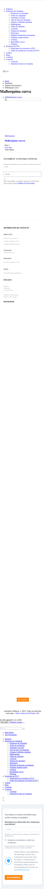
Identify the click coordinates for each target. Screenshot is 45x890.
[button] (1, 726)
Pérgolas (14, 44)
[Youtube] (7, 204)
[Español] (5, 71)
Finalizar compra (15, 722)
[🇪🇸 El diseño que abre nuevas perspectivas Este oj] (13, 601)
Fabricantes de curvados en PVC (23, 48)
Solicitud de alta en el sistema (22, 64)
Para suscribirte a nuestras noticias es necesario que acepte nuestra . (21, 182)
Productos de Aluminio (14, 11)
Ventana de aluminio (18, 31)
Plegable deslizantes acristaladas (23, 35)
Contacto (9, 57)
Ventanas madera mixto (19, 37)
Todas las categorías (18, 15)
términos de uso (23, 870)
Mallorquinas (16, 24)
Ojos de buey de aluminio (20, 20)
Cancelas (14, 29)
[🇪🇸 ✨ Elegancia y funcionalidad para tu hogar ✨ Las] (13, 386)
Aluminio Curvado (18, 18)
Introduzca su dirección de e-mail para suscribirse (22, 823)
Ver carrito (4, 722)
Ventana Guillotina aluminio (21, 22)
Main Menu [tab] (9, 732)
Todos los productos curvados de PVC (25, 51)
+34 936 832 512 (9, 253)
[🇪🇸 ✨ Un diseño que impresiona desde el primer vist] (32, 407)
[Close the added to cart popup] (24, 722)
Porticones (15, 33)
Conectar (9, 59)
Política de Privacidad (26, 183)
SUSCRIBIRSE (13, 877)
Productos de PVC (13, 46)
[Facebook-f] (6, 195)
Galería (9, 53)
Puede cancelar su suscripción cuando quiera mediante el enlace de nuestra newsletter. (20, 847)
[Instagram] (7, 212)
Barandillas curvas (18, 42)
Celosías (14, 40)
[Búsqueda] (24, 728)
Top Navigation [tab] (11, 735)
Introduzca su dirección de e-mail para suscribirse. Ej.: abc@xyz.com (22, 835)
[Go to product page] (23, 115)
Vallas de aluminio (18, 26)
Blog (8, 55)
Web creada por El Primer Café (27, 713)
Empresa (9, 9)
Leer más (8, 147)
